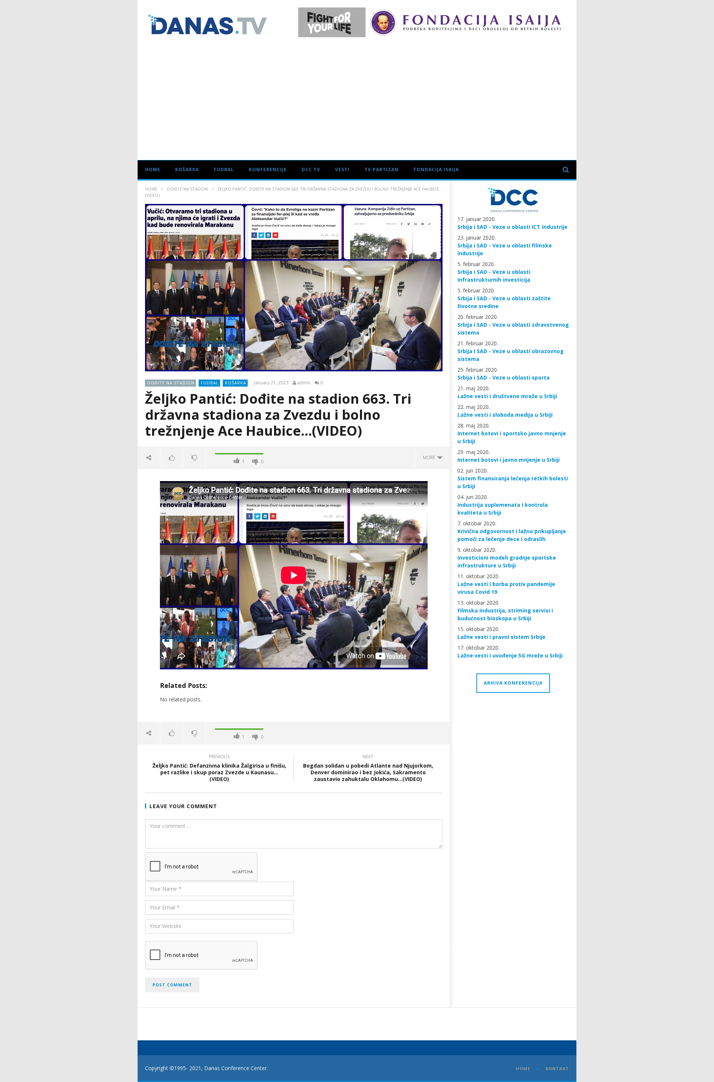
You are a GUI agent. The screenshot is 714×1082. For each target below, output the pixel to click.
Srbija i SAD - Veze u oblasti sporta (503, 377)
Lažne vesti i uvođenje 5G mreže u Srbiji (510, 655)
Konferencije (268, 169)
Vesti (342, 169)
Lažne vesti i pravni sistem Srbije (501, 636)
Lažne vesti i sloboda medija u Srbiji (505, 414)
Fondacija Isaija (436, 169)
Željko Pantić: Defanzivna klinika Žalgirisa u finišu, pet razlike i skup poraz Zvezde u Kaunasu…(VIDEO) (219, 769)
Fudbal (224, 169)
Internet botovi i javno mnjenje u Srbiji (508, 459)
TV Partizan (381, 169)
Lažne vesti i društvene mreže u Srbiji (507, 396)
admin (304, 383)
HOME (523, 1068)
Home (152, 169)
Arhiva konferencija (513, 683)
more (430, 457)
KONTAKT (557, 1068)
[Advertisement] (357, 97)
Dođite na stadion (187, 189)
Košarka (187, 169)
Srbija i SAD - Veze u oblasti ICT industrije (512, 226)
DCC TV (311, 169)
